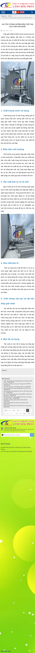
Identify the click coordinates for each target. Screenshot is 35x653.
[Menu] (3, 12)
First (14, 410)
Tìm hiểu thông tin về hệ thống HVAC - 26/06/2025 (17, 386)
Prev (18, 410)
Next (24, 413)
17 (20, 413)
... (13, 413)
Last (29, 413)
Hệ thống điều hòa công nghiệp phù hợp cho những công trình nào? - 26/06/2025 (17, 397)
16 (17, 413)
